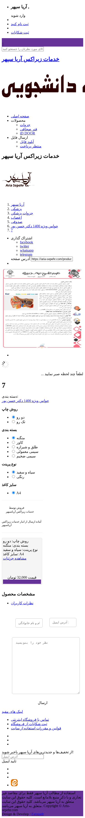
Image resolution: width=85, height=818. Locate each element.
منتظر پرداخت (30, 146)
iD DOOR (27, 133)
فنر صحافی (28, 129)
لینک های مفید (12, 712)
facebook (26, 242)
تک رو (21, 422)
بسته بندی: (19, 545)
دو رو (20, 417)
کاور (20, 442)
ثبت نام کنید (20, 24)
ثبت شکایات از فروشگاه (29, 724)
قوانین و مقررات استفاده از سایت (36, 728)
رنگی (20, 477)
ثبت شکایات (20, 32)
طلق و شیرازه (27, 447)
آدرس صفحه (20, 259)
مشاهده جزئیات (15, 558)
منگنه (21, 438)
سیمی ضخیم (26, 456)
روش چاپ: (20, 541)
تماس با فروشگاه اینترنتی (30, 719)
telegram (26, 254)
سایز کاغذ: (11, 554)
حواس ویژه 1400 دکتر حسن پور (25, 401)
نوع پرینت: (29, 550)
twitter (24, 246)
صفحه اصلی (20, 116)
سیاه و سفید (26, 472)
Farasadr (38, 814)
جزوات (25, 125)
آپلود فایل (27, 142)
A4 (18, 493)
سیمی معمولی (27, 452)
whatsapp (27, 250)
